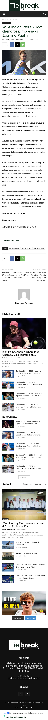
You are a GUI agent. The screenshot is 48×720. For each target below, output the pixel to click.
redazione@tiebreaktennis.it (24, 678)
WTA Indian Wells (38, 248)
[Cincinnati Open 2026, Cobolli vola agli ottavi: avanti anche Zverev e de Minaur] (8, 396)
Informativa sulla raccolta (14, 717)
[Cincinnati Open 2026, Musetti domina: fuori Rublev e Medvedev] (8, 385)
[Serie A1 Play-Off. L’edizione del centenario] (8, 545)
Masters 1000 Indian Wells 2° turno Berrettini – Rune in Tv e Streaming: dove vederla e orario (35, 276)
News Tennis (13, 19)
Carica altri (23, 477)
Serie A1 (5, 519)
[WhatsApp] (22, 44)
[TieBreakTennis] (24, 5)
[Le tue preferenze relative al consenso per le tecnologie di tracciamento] (4, 716)
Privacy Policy (19, 707)
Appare (24, 705)
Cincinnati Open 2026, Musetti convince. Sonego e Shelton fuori (28, 405)
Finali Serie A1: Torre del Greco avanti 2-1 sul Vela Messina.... (30, 577)
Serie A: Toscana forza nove (26, 553)
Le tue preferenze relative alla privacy (26, 713)
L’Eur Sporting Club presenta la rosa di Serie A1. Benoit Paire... (23, 524)
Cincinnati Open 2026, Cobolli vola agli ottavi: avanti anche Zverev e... (29, 394)
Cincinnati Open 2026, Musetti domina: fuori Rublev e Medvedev (29, 383)
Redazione (5, 358)
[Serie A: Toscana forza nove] (8, 556)
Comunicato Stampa (8, 529)
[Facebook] (12, 44)
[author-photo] (24, 299)
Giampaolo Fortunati (14, 39)
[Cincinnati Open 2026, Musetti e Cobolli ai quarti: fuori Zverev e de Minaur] (8, 374)
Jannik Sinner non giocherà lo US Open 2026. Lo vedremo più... (21, 353)
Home (4, 19)
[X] (17, 44)
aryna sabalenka (14, 248)
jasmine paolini (26, 248)
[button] (4, 14)
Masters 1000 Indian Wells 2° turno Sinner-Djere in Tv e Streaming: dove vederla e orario (13, 276)
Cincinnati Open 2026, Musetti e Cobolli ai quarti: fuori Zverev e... (28, 372)
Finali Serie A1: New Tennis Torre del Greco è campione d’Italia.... (30, 565)
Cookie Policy (29, 707)
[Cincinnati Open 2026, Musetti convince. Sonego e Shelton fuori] (8, 407)
